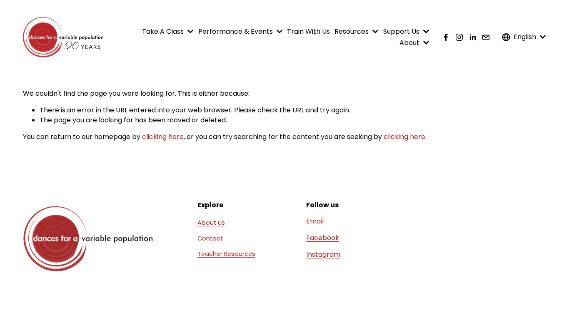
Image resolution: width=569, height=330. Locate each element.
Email (315, 221)
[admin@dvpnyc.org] (486, 37)
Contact (210, 238)
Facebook (322, 238)
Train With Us (308, 31)
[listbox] (524, 37)
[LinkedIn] (472, 37)
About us (211, 222)
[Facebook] (446, 37)
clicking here (163, 136)
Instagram (323, 254)
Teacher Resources (226, 254)
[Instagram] (459, 37)
